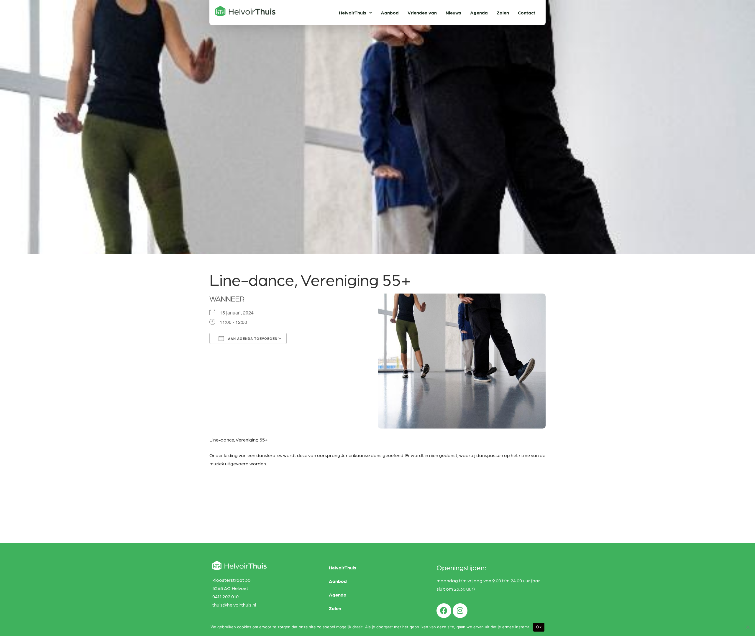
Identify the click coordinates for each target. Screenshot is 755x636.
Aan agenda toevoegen (252, 338)
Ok (538, 627)
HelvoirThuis (352, 12)
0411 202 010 (225, 596)
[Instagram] (460, 610)
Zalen (503, 12)
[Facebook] (443, 610)
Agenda (479, 12)
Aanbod (390, 12)
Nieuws (453, 12)
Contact (526, 12)
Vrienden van (422, 12)
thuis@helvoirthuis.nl (234, 604)
